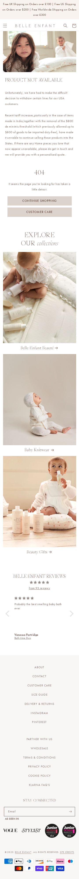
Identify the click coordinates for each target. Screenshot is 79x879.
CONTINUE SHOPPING (39, 201)
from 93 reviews (39, 588)
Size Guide (39, 694)
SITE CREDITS (67, 852)
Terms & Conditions (39, 757)
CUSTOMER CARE (39, 212)
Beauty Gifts (37, 552)
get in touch (59, 149)
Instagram (39, 713)
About (39, 667)
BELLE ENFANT (23, 852)
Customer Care (39, 685)
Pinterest (39, 722)
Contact (39, 676)
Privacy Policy (39, 766)
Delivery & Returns (40, 704)
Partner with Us (40, 739)
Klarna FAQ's (39, 785)
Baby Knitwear (37, 450)
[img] (39, 582)
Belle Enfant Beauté (37, 348)
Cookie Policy (39, 776)
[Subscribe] (70, 811)
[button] (5, 25)
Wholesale (39, 748)
